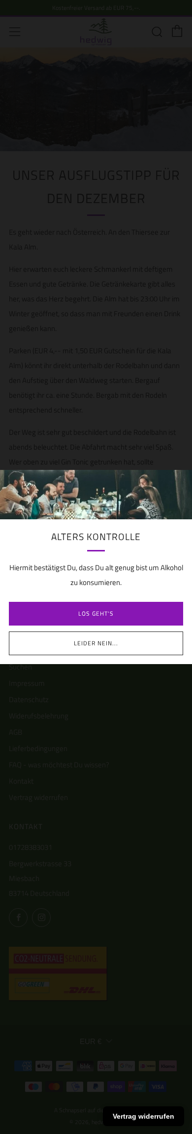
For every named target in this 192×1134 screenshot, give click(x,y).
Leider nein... (96, 643)
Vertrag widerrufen (143, 1116)
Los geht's (96, 613)
